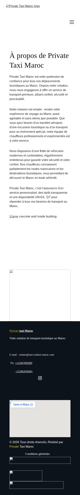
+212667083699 (23, 363)
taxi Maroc (26, 330)
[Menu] (72, 22)
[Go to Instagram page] (40, 378)
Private (14, 330)
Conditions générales (37, 453)
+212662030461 (24, 371)
